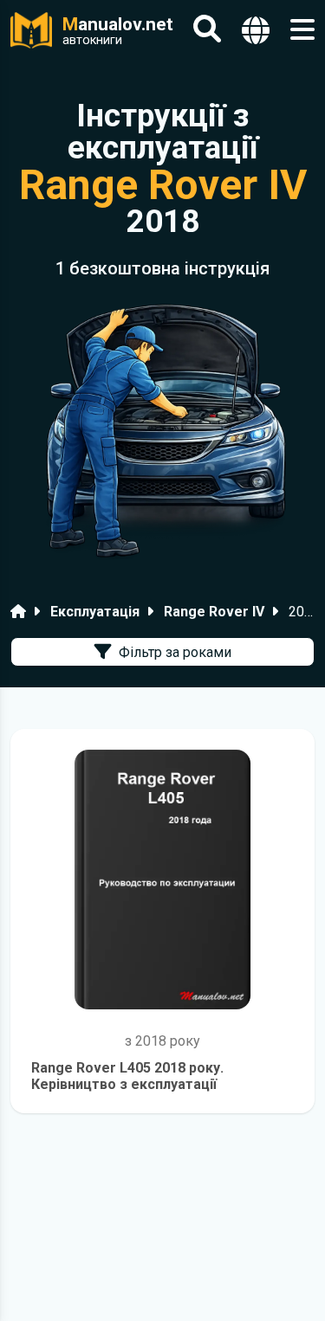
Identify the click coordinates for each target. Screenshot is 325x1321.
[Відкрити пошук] (207, 30)
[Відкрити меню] (302, 30)
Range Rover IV (214, 611)
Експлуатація (95, 611)
